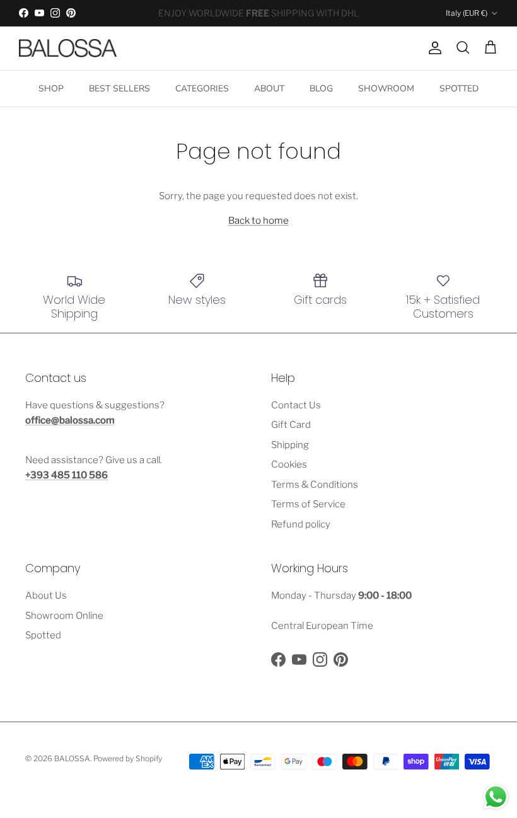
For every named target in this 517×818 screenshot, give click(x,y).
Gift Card (291, 424)
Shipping (290, 445)
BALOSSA (72, 758)
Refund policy (300, 524)
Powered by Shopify (127, 758)
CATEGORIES (202, 89)
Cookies (289, 464)
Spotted (43, 635)
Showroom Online (64, 615)
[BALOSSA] (68, 48)
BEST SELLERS (119, 89)
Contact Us (296, 405)
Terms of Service (308, 504)
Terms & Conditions (314, 484)
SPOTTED (459, 89)
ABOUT (269, 89)
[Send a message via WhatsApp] (496, 797)
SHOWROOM (386, 89)
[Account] (432, 47)
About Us (46, 595)
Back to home (258, 220)
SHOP (51, 89)
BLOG (321, 89)
